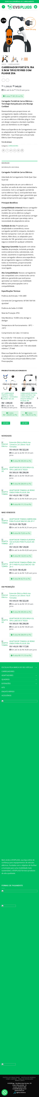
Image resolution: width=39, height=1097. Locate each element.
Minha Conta (20, 1080)
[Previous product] (7, 80)
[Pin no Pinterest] (18, 150)
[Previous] (5, 34)
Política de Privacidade (11, 1077)
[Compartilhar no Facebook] (7, 150)
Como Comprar (11, 1079)
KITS (3, 687)
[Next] (34, 34)
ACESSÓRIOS (6, 695)
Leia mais (6, 423)
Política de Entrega (28, 1077)
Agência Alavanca (21, 1092)
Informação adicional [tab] (10, 167)
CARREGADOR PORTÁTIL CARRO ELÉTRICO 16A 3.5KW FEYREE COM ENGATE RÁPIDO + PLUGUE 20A (28, 397)
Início (4, 64)
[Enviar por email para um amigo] (14, 150)
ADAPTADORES (7, 675)
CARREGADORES (14, 64)
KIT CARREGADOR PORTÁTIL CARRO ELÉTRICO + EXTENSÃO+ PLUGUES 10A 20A (10, 396)
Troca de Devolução (25, 1079)
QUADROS (6, 679)
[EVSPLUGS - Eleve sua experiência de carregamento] (19, 6)
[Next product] (3, 80)
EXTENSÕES (6, 683)
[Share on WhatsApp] (3, 150)
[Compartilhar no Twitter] (11, 150)
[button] (3, 7)
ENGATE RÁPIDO (8, 691)
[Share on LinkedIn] (22, 150)
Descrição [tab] (5, 163)
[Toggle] (36, 667)
